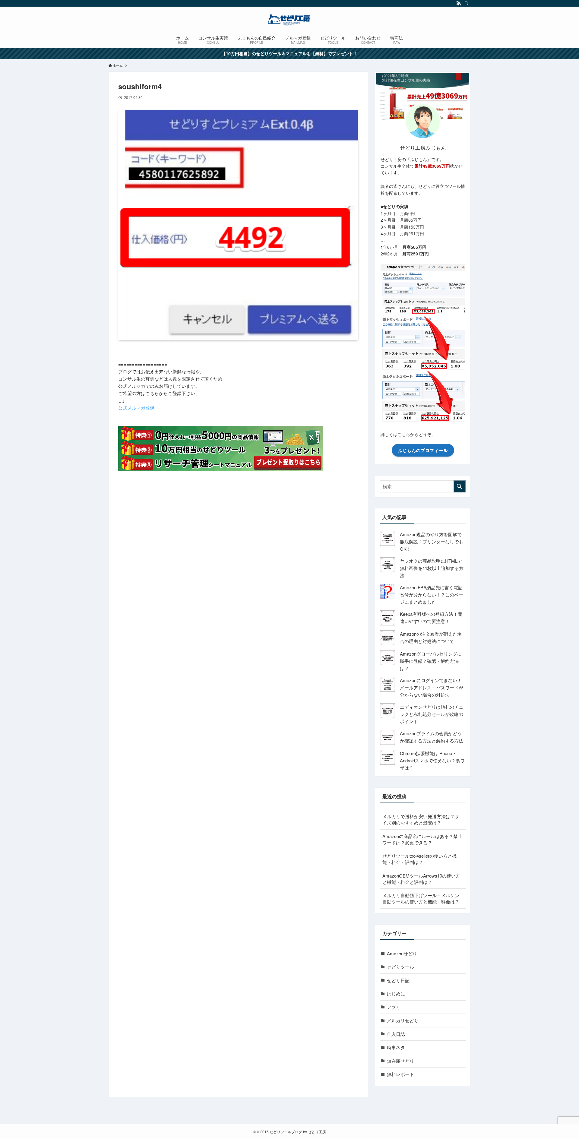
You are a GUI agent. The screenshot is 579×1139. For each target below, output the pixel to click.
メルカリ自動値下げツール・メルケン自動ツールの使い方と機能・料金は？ (420, 898)
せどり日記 (398, 980)
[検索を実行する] (460, 486)
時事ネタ (396, 1047)
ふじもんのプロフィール (423, 450)
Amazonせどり (402, 953)
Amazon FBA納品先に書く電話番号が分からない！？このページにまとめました (431, 594)
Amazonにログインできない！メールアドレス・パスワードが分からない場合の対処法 (431, 687)
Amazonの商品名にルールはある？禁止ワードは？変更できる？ (422, 839)
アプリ (393, 1007)
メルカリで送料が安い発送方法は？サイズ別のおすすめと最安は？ (420, 819)
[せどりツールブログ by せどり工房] (289, 20)
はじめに (396, 993)
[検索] (466, 3)
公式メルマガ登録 (136, 407)
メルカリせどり (403, 1020)
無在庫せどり (400, 1061)
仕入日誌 (396, 1034)
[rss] (459, 3)
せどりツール (400, 966)
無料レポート (400, 1074)
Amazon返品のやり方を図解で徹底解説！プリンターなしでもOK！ (431, 541)
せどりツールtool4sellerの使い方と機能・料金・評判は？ (419, 859)
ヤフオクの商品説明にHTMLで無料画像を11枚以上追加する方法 (432, 568)
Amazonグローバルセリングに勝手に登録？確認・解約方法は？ (431, 660)
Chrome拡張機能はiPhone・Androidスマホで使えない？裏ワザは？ (432, 760)
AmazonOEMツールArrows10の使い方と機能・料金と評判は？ (421, 878)
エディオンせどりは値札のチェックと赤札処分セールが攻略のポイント (431, 714)
